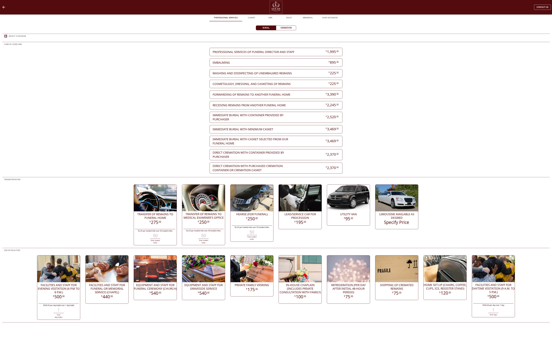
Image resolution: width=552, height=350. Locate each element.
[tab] (225, 17)
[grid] (276, 111)
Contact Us (542, 7)
